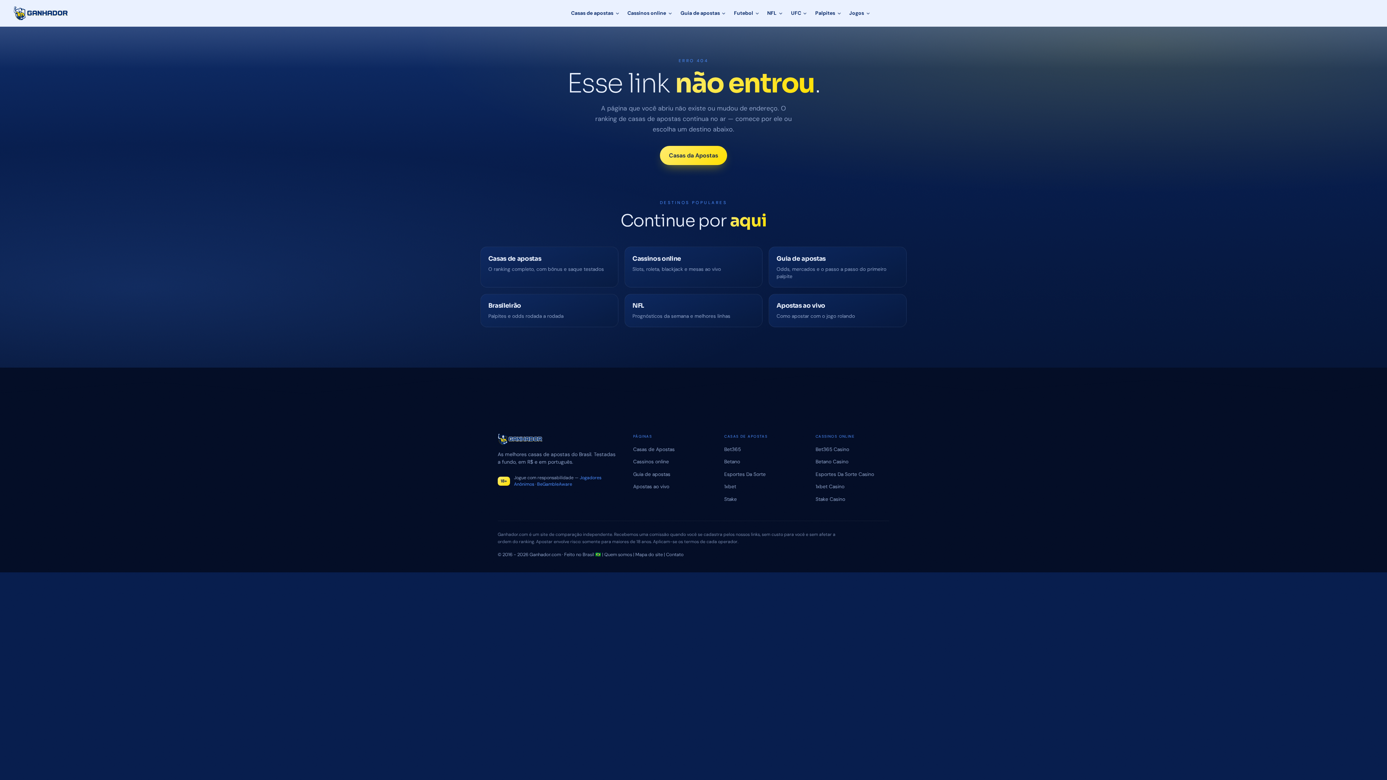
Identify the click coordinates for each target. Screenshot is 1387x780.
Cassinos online (646, 13)
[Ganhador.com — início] (41, 13)
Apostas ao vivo (651, 486)
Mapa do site (649, 554)
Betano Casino (832, 461)
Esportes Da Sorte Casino (845, 474)
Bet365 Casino (832, 449)
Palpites (825, 13)
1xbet (730, 486)
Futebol (743, 13)
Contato (675, 554)
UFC (796, 13)
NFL (772, 13)
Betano (732, 461)
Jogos (856, 13)
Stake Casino (830, 499)
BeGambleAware (554, 484)
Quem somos (618, 554)
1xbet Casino (830, 486)
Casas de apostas (592, 13)
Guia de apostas (700, 13)
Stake (730, 499)
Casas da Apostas (693, 155)
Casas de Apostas (654, 449)
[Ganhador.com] (557, 439)
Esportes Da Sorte (745, 474)
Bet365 (732, 449)
